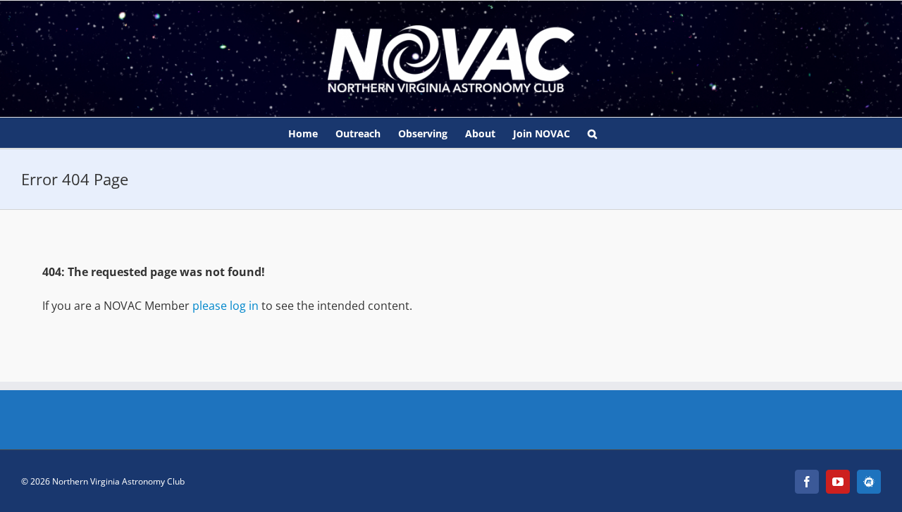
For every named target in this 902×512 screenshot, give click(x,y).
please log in (225, 305)
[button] (592, 133)
